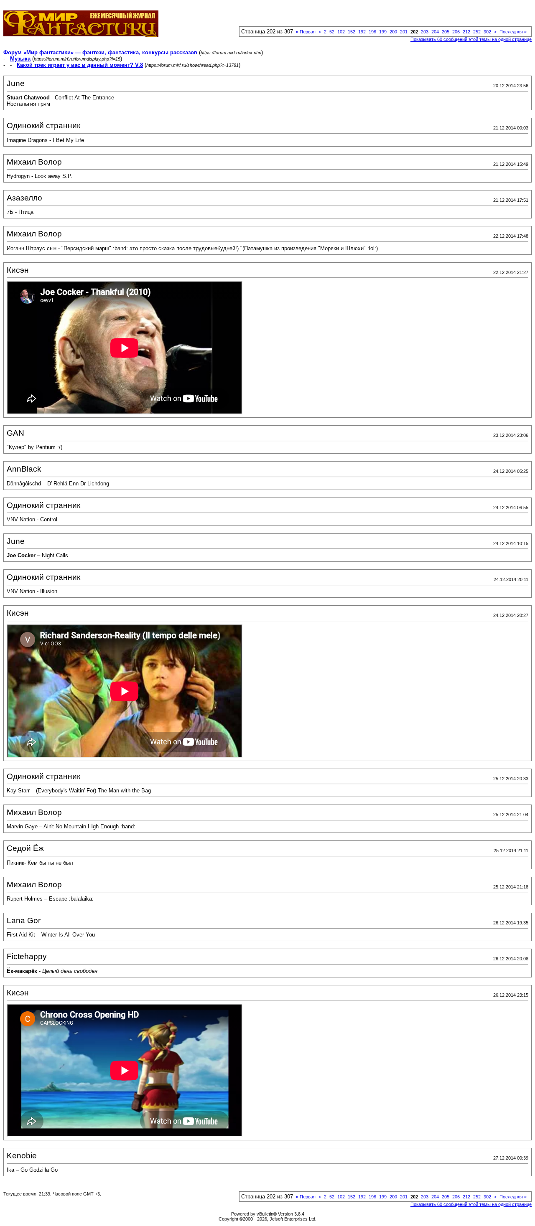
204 (435, 31)
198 (372, 31)
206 (456, 31)
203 (424, 31)
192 (362, 31)
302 (487, 31)
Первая (306, 31)
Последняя (513, 31)
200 (393, 31)
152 (351, 31)
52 (331, 31)
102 (341, 31)
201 (404, 31)
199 (383, 31)
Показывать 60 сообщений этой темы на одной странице (471, 39)
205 (445, 31)
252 (477, 31)
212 (466, 31)
